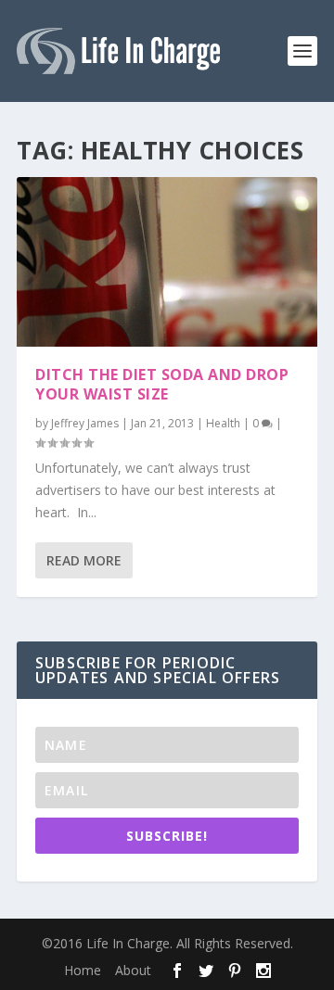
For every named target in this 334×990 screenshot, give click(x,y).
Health (223, 423)
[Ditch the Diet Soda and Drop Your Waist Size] (167, 262)
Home (82, 970)
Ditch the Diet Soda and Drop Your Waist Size (162, 384)
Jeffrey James (85, 423)
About (133, 970)
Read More (84, 560)
